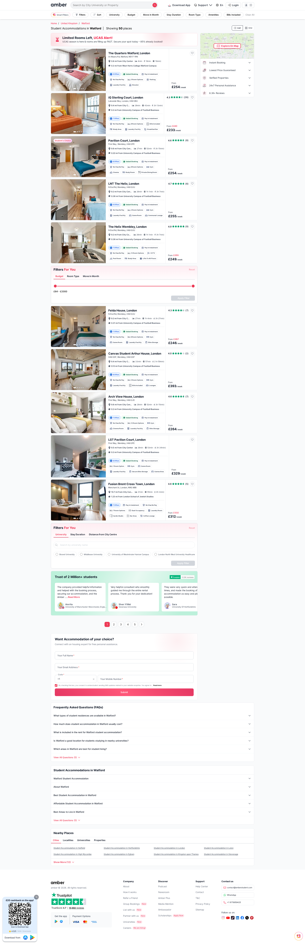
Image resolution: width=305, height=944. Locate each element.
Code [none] (61, 674)
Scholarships (164, 915)
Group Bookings (131, 904)
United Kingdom (69, 23)
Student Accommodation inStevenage (221, 854)
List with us (129, 909)
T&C (198, 898)
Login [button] (235, 5)
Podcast (162, 886)
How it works (129, 892)
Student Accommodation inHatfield (69, 848)
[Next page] (141, 624)
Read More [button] (74, 597)
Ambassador (164, 909)
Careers (127, 928)
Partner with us (131, 915)
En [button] (221, 5)
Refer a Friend (130, 898)
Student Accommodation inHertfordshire (122, 848)
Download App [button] (181, 5)
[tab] (59, 276)
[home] (59, 5)
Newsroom (163, 892)
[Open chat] (299, 938)
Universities (129, 921)
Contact (200, 892)
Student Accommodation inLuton (219, 848)
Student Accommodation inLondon (169, 848)
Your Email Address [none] (68, 667)
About (126, 886)
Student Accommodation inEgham (119, 854)
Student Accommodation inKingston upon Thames (176, 854)
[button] (36, 897)
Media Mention (165, 904)
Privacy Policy (203, 904)
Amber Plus (164, 898)
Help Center (202, 886)
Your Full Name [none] (65, 655)
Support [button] (203, 5)
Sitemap (200, 909)
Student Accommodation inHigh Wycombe (73, 854)
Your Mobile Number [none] (111, 679)
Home (54, 23)
